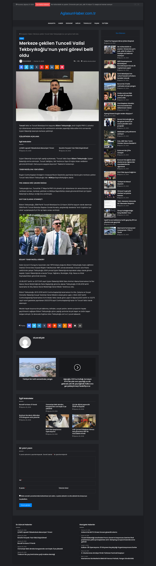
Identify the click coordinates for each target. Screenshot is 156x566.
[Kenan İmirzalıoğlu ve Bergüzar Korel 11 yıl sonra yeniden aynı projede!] (110, 122)
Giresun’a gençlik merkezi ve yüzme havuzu (124, 193)
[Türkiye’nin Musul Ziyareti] (110, 185)
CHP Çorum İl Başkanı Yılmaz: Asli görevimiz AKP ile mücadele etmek (83, 431)
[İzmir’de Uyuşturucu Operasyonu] (57, 420)
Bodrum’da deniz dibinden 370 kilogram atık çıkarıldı (29, 416)
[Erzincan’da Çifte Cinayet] (110, 153)
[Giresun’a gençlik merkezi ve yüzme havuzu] (110, 194)
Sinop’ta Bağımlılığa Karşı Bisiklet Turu (125, 212)
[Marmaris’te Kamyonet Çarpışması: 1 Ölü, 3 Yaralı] (110, 231)
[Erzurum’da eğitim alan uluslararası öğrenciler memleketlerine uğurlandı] (110, 163)
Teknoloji (87, 23)
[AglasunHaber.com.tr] (78, 13)
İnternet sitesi (63, 488)
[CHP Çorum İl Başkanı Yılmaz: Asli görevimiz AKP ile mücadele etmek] (84, 420)
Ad (20, 480)
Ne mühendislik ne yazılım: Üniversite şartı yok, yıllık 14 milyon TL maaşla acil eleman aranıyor (126, 51)
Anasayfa (51, 23)
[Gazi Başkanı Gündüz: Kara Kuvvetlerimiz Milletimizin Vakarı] (110, 106)
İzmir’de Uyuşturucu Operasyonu (53, 430)
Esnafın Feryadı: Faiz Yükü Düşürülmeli (73, 148)
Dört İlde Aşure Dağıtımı (126, 172)
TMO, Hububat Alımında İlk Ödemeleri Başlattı (126, 202)
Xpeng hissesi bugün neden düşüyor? (118, 114)
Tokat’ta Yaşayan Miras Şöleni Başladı (119, 41)
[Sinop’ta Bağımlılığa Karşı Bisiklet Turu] (110, 213)
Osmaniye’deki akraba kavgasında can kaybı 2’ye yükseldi (56, 406)
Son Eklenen (120, 33)
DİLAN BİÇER (27, 61)
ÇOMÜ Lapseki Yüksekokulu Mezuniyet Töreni (36, 148)
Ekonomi (69, 23)
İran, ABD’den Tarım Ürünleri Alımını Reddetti (126, 142)
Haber (60, 23)
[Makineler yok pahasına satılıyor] (110, 135)
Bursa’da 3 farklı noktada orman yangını (126, 85)
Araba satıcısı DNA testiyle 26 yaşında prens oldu (124, 95)
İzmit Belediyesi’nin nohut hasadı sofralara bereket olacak (126, 76)
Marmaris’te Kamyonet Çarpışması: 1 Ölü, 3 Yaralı (126, 230)
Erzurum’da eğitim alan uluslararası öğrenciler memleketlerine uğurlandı (126, 163)
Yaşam (96, 23)
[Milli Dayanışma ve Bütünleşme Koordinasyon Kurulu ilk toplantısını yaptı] (110, 64)
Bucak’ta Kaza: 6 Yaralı (28, 404)
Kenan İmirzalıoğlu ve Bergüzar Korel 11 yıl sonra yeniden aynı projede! (125, 122)
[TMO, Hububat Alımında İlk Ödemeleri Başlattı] (110, 204)
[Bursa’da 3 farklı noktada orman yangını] (110, 87)
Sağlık (77, 23)
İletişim (105, 23)
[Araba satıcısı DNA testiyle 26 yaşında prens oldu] (110, 96)
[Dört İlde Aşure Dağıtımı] (110, 175)
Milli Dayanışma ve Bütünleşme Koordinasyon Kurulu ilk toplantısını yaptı (74, 4)
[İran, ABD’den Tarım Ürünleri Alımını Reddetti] (110, 144)
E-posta (22, 488)
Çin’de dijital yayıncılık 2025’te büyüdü (81, 405)
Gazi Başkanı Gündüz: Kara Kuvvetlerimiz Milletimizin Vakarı (125, 105)
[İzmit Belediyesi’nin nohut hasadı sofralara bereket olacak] (110, 77)
